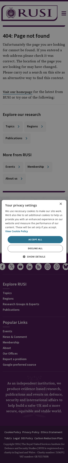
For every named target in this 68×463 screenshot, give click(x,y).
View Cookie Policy (16, 231)
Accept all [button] (35, 239)
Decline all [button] (35, 248)
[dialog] (34, 231)
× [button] (60, 204)
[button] (34, 257)
